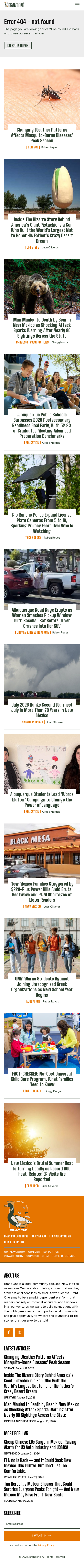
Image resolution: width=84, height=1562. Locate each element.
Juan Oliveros (50, 247)
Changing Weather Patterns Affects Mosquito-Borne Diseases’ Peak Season (42, 135)
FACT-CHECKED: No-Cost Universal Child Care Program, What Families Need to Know (42, 1079)
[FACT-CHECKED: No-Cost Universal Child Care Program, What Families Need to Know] (42, 1043)
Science (33, 147)
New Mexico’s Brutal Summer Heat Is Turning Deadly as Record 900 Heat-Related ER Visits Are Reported (42, 1171)
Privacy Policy (46, 1545)
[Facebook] (8, 1332)
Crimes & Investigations (32, 342)
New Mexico (33, 906)
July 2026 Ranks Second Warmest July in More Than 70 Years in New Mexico (42, 710)
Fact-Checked (32, 1091)
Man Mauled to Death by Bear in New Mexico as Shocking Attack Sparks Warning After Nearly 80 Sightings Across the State (42, 328)
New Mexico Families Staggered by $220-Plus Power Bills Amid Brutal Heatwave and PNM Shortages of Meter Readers (42, 892)
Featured (33, 1186)
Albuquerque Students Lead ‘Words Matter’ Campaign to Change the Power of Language (42, 799)
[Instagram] (19, 1332)
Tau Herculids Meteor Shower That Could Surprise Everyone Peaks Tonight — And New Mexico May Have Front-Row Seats (41, 1489)
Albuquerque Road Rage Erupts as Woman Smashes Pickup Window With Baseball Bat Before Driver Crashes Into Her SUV (42, 618)
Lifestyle (33, 247)
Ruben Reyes (49, 147)
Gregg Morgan (60, 342)
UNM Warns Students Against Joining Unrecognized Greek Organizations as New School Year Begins (42, 987)
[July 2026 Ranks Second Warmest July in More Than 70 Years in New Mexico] (42, 674)
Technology (33, 537)
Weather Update (32, 722)
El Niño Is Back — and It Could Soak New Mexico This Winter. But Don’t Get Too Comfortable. (38, 1466)
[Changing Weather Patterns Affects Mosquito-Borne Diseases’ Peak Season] (42, 99)
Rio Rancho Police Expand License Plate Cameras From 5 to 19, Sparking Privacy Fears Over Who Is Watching (42, 523)
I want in (39, 1535)
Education (32, 442)
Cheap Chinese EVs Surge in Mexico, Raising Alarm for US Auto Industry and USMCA (40, 1444)
